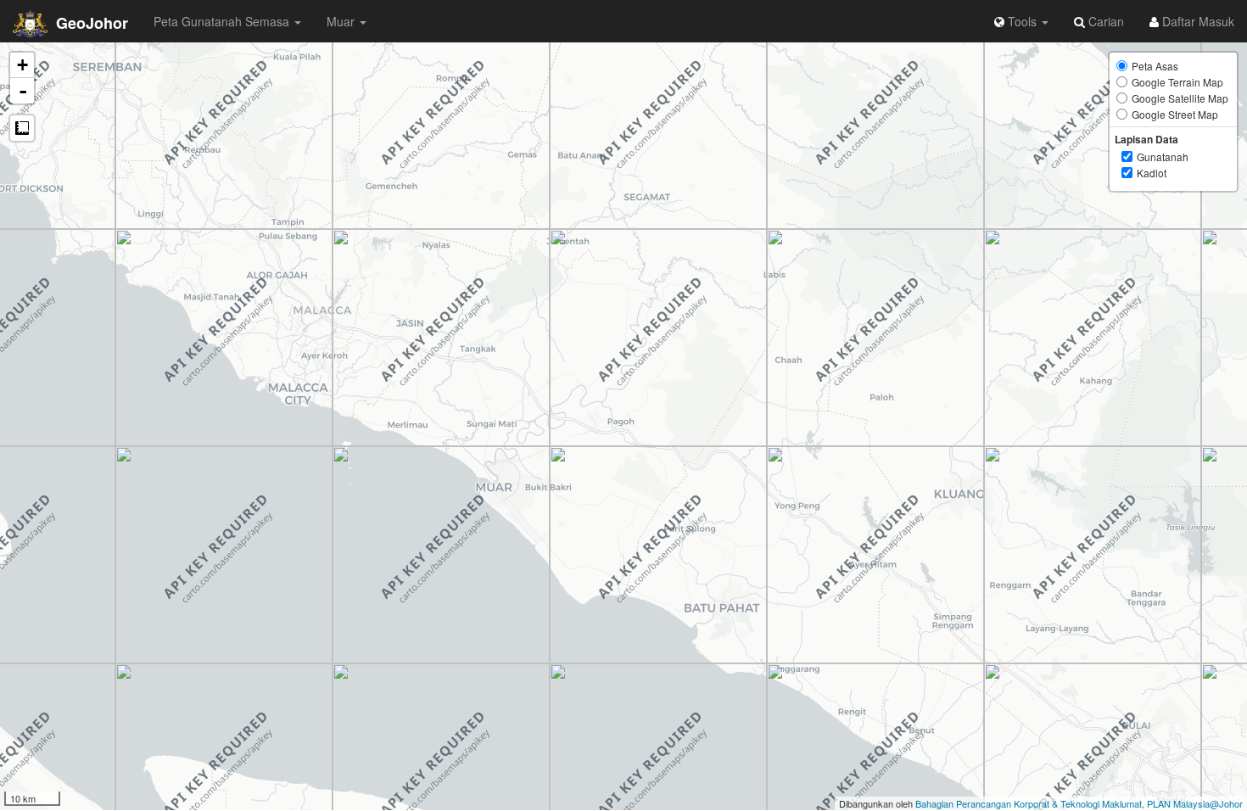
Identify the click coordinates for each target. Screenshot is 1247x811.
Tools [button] (1022, 21)
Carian (1104, 21)
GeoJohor (90, 23)
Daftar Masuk (1196, 21)
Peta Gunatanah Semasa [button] (223, 21)
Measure (22, 128)
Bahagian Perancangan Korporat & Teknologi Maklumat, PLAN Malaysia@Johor (1079, 803)
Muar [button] (342, 21)
